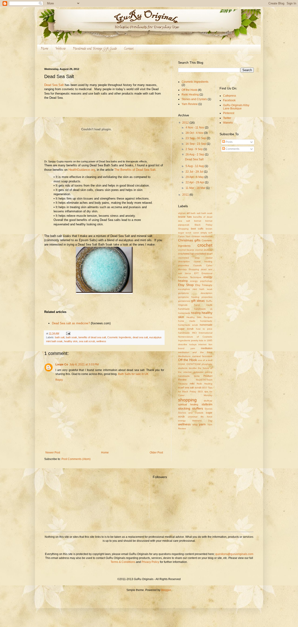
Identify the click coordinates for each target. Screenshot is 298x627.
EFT (196, 273)
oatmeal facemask (202, 356)
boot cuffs (197, 228)
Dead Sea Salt (54, 85)
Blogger (166, 590)
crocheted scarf (203, 253)
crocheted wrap (189, 257)
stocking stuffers (190, 408)
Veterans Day (202, 420)
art (188, 213)
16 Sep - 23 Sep (196, 143)
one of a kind (205, 360)
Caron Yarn (184, 236)
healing (196, 313)
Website (60, 48)
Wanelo (228, 122)
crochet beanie (186, 250)
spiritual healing (188, 404)
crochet (204, 245)
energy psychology (201, 281)
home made (186, 321)
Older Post (156, 452)
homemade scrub (188, 325)
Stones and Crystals (194, 99)
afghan (182, 213)
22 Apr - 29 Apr (195, 182)
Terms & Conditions (123, 562)
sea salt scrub (87, 341)
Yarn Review (190, 104)
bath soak (71, 337)
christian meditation (201, 236)
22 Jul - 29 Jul (195, 171)
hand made (203, 305)
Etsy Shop (186, 285)
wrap (195, 424)
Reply (59, 379)
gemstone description (195, 293)
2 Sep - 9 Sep (194, 149)
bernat (197, 221)
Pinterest (228, 113)
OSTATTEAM (193, 364)
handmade (184, 309)
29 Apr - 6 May (195, 177)
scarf (181, 387)
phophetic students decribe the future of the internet (195, 368)
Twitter (227, 118)
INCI (194, 333)
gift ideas (198, 300)
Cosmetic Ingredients (119, 337)
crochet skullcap (203, 250)
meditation (206, 348)
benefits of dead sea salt (92, 337)
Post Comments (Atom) (76, 459)
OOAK (181, 364)
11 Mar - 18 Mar (196, 188)
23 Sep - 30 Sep (196, 138)
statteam (207, 404)
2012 (186, 122)
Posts (229, 142)
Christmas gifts (189, 240)
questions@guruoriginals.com (234, 554)
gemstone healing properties (195, 297)
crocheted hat (186, 253)
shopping (187, 399)
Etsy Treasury (203, 285)
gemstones (184, 301)
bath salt (59, 337)
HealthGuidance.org (81, 169)
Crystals (197, 265)
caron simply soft (203, 232)
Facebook (229, 100)
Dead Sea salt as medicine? (71, 323)
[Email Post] (68, 333)
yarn (202, 424)
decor (188, 273)
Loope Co (61, 364)
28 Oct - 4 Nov (195, 133)
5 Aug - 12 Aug (195, 166)
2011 (186, 194)
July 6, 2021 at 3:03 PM (84, 364)
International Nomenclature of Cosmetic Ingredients (195, 337)
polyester (198, 372)
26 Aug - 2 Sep (195, 154)
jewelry (194, 340)
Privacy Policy (150, 562)
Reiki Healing (190, 94)
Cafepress (229, 95)
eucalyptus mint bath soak (195, 289)
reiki (192, 383)
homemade (206, 321)
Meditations (184, 356)
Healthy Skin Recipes (199, 317)
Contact (128, 48)
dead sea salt (140, 337)
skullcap (208, 400)
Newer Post (52, 452)
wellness (101, 341)
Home (44, 48)
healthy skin (71, 341)
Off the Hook (189, 90)
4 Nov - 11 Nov (195, 127)
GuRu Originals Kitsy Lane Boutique (236, 107)
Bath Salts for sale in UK (133, 374)
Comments (232, 149)
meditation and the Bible (195, 352)
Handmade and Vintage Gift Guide (95, 48)
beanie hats (185, 216)
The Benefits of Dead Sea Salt (135, 169)
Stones (208, 408)
